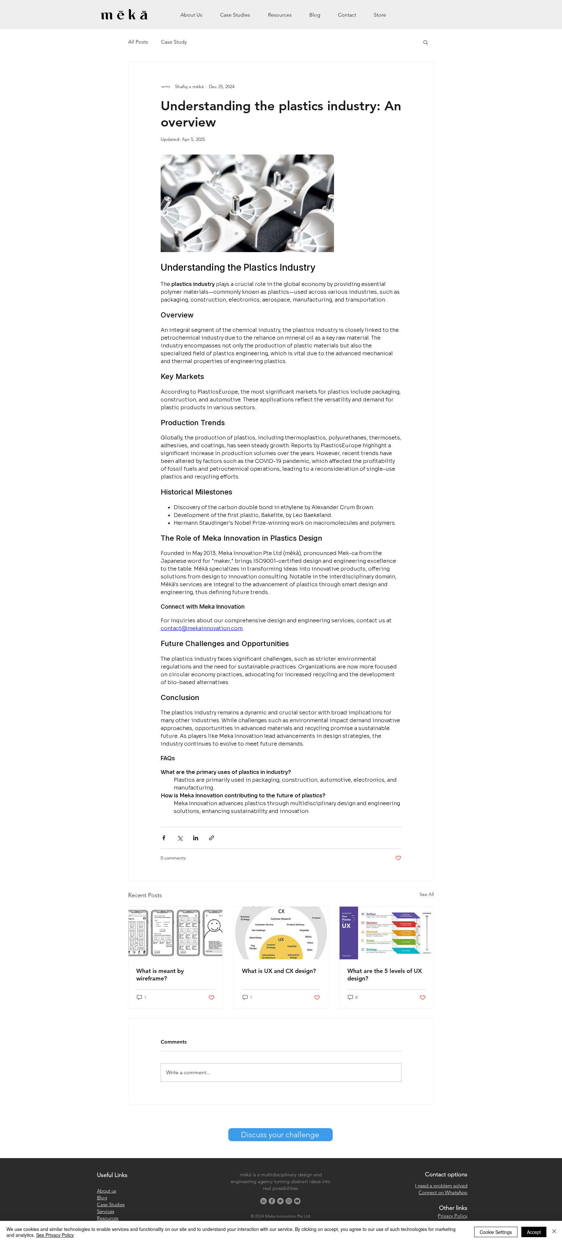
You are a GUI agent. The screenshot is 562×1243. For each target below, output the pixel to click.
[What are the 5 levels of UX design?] (387, 933)
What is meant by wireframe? (160, 974)
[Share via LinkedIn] (196, 838)
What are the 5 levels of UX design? (384, 974)
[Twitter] (280, 1201)
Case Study (174, 42)
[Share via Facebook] (164, 838)
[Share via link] (211, 838)
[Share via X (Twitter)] (180, 838)
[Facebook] (272, 1201)
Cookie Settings (496, 1232)
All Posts (138, 42)
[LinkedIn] (263, 1201)
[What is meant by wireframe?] (175, 933)
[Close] (554, 1232)
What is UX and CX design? (279, 971)
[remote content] (281, 484)
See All (427, 894)
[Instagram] (289, 1201)
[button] (425, 42)
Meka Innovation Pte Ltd (287, 1216)
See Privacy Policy (55, 1235)
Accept (534, 1232)
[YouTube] (297, 1201)
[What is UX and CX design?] (281, 933)
